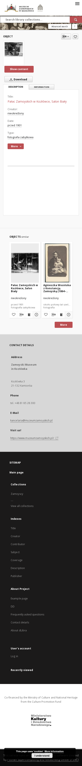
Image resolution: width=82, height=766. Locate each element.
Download (20, 79)
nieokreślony (16, 113)
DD (13, 606)
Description (18, 568)
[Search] (76, 19)
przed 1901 (15, 125)
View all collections (22, 506)
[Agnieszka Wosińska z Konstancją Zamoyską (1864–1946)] (57, 263)
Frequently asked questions (27, 614)
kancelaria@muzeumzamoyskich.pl (31, 420)
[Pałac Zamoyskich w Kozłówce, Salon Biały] (13, 49)
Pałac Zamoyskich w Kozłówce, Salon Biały (24, 288)
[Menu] (77, 3)
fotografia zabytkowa (20, 137)
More (63, 325)
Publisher (16, 576)
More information (54, 751)
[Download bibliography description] (21, 314)
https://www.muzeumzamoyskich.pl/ (32, 438)
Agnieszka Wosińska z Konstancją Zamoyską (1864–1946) (57, 288)
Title (13, 528)
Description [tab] (15, 87)
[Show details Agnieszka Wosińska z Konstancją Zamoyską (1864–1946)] (68, 314)
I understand (41, 755)
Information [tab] (41, 87)
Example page (19, 598)
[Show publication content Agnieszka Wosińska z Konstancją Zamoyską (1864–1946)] (61, 314)
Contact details (20, 622)
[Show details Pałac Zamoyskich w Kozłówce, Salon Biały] (36, 314)
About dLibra (19, 630)
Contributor (18, 544)
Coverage (16, 560)
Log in (14, 656)
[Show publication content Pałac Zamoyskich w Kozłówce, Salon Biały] (29, 314)
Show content (19, 69)
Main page (16, 472)
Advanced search (60, 26)
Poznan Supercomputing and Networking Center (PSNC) (42, 759)
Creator (15, 536)
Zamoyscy (17, 494)
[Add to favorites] (75, 36)
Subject (15, 552)
